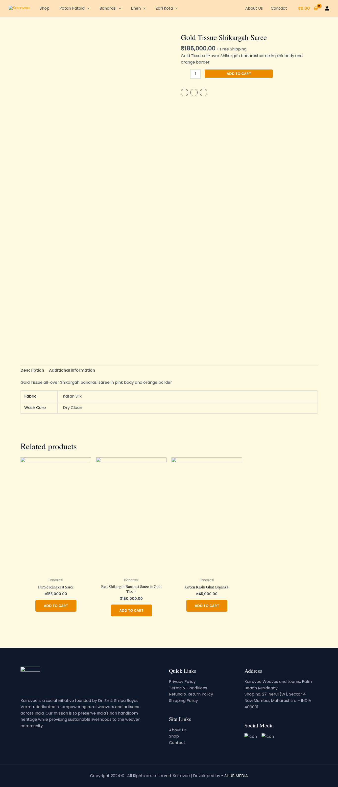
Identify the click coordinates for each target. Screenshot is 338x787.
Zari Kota (164, 8)
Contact (279, 8)
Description (32, 370)
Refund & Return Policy (191, 694)
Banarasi (107, 8)
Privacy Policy (182, 681)
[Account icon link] (327, 8)
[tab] (32, 370)
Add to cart (239, 73)
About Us (254, 8)
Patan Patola (72, 8)
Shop (44, 8)
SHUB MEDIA (236, 776)
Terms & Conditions (188, 688)
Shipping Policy (183, 700)
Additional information (72, 370)
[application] (87, 8)
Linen (136, 8)
